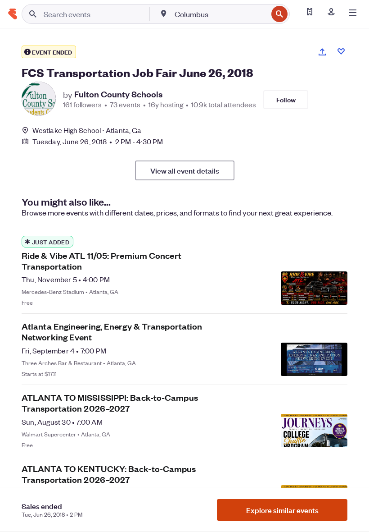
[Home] (12, 14)
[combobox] (220, 14)
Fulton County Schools (118, 94)
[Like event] (341, 51)
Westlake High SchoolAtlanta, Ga (86, 130)
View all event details (184, 170)
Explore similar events (282, 510)
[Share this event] (322, 52)
